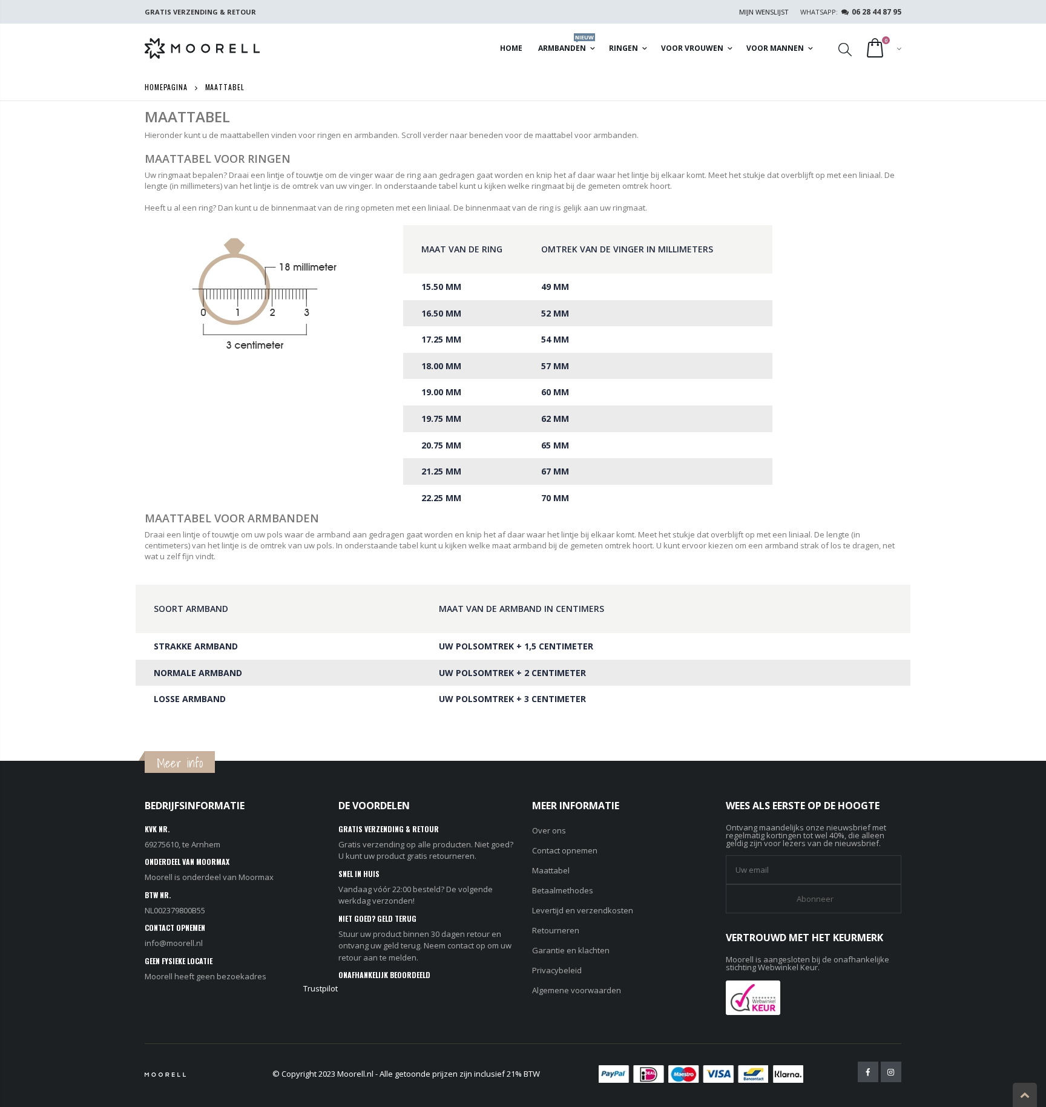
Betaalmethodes (562, 890)
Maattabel (551, 870)
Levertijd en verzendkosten (582, 910)
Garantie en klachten (571, 950)
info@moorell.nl (174, 943)
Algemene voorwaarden (576, 990)
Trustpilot (320, 988)
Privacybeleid (557, 970)
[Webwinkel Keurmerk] (753, 996)
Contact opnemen (564, 850)
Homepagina (166, 87)
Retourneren (555, 930)
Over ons (549, 830)
